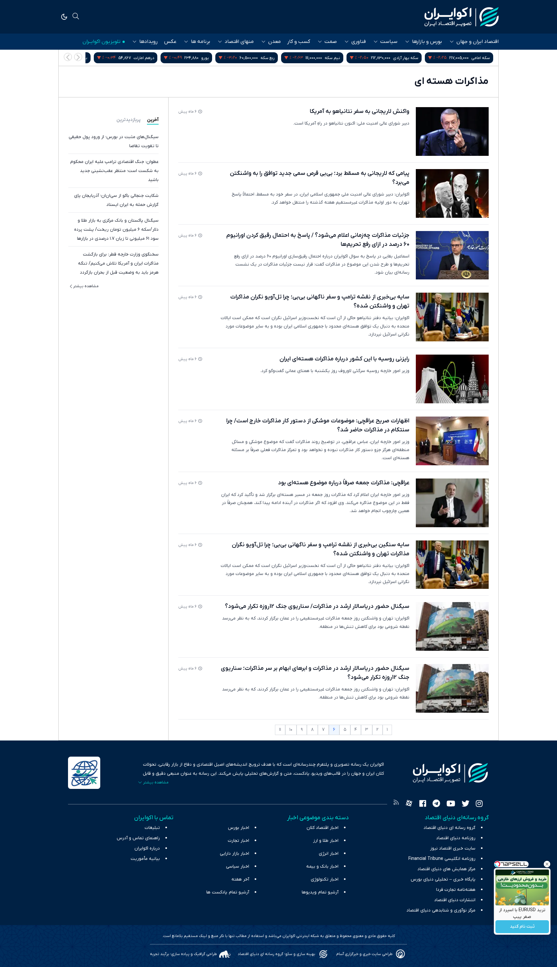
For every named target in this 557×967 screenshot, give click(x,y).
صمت (331, 41)
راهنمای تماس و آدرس (138, 838)
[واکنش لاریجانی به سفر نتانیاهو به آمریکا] (452, 131)
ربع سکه (339, 58)
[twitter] (465, 804)
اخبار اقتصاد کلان (322, 828)
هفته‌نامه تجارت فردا (455, 890)
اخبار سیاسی (237, 866)
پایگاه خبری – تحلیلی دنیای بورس (443, 879)
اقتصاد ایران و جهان (477, 41)
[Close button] (547, 864)
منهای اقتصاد (239, 41)
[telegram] (436, 804)
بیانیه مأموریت (145, 859)
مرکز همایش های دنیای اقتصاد (446, 869)
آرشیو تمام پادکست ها (227, 892)
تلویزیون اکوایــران (102, 41)
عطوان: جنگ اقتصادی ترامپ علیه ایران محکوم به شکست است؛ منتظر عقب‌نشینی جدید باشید (114, 171)
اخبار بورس (238, 828)
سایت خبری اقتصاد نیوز (452, 848)
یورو (276, 58)
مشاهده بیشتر (86, 286)
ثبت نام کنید (522, 927)
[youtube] (450, 804)
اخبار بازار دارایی (234, 854)
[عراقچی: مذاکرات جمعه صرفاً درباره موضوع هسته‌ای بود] (452, 502)
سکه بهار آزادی (477, 58)
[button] (68, 57)
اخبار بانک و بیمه (322, 866)
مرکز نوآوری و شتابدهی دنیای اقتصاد (440, 910)
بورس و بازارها (427, 41)
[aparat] (409, 804)
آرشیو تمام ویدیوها (320, 892)
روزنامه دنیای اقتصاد (455, 838)
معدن (274, 41)
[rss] (396, 804)
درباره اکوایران (147, 848)
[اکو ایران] (462, 16)
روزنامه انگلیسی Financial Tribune (441, 859)
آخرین (153, 120)
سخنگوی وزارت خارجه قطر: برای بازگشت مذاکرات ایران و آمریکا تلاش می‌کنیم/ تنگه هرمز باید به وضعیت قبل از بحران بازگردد (118, 263)
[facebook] (422, 804)
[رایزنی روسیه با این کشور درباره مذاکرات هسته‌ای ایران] (452, 379)
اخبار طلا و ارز (325, 841)
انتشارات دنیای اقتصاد (454, 900)
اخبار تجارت (238, 841)
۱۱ (280, 730)
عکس (170, 41)
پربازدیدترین (128, 120)
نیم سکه (404, 58)
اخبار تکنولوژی (324, 879)
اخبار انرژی (328, 854)
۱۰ (290, 730)
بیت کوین (150, 58)
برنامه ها (200, 41)
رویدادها (148, 41)
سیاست (388, 41)
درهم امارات (215, 58)
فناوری (358, 41)
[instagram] (479, 804)
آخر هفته (240, 879)
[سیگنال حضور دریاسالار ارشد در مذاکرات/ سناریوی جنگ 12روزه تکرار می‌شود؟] (452, 626)
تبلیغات (152, 828)
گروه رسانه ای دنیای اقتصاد (449, 828)
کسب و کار (298, 41)
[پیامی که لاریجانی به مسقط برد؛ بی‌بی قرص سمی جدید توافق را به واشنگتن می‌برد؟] (452, 193)
